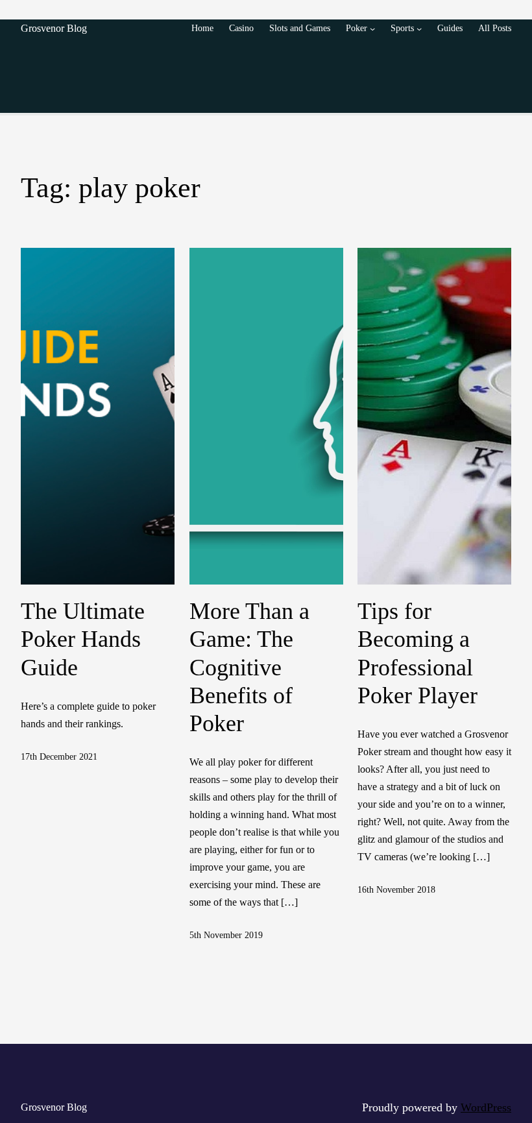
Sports (402, 28)
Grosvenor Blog (54, 28)
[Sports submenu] (419, 28)
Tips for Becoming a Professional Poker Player (417, 653)
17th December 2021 (59, 756)
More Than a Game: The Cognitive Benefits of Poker (249, 667)
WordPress (486, 1107)
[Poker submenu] (372, 28)
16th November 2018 (396, 889)
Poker (356, 28)
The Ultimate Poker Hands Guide (83, 639)
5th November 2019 (226, 935)
